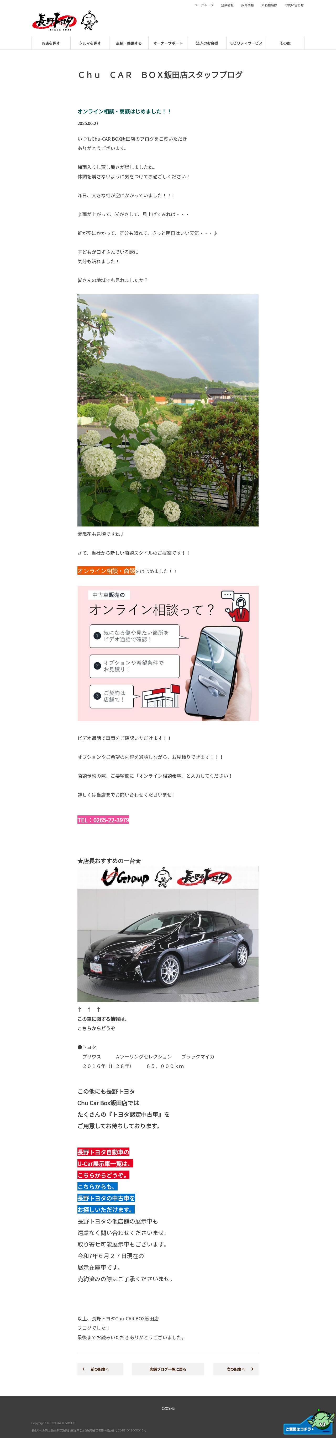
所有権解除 (269, 5)
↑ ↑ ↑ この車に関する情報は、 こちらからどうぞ (103, 1018)
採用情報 (247, 5)
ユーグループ (204, 5)
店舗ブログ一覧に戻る (168, 1369)
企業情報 (227, 5)
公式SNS (168, 1408)
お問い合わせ (294, 5)
